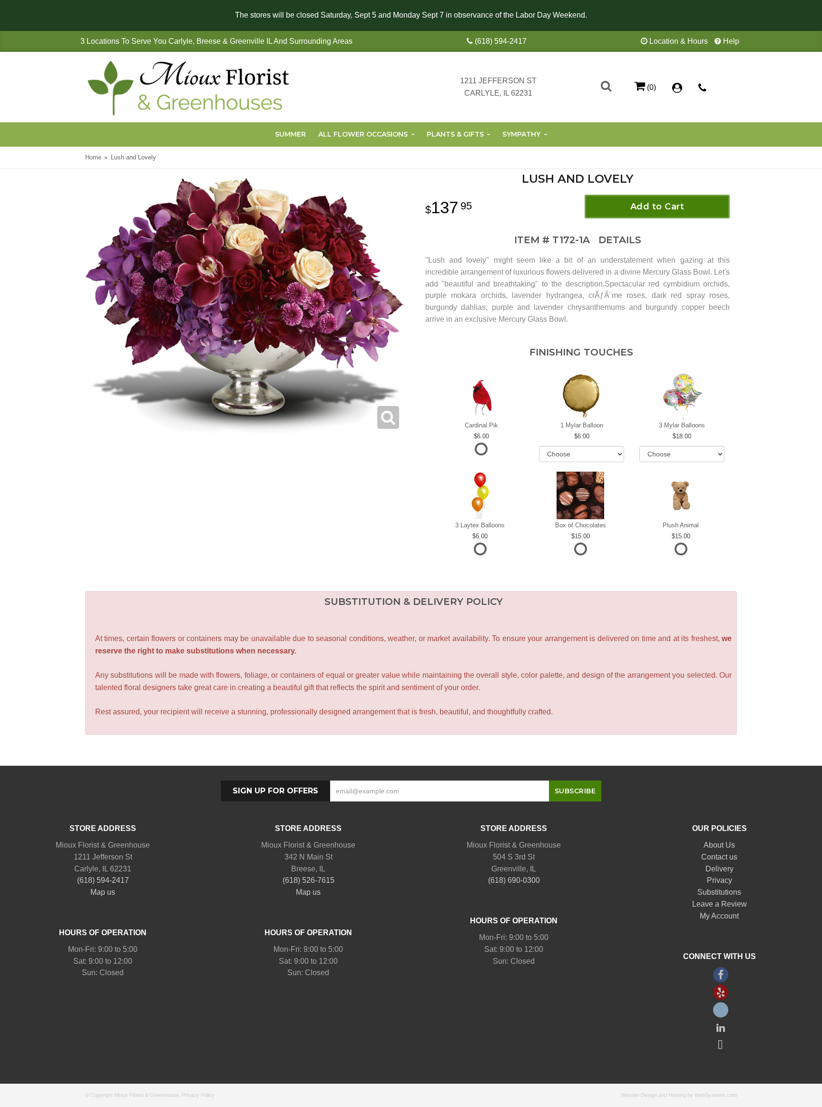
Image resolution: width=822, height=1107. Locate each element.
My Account (719, 916)
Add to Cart (657, 206)
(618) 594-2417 (501, 41)
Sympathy (521, 134)
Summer (290, 134)
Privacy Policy (198, 1095)
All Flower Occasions (363, 134)
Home (93, 157)
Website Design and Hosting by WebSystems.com (679, 1095)
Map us (102, 892)
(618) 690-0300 (514, 880)
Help (731, 41)
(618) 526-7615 (308, 880)
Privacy (719, 880)
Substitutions (719, 892)
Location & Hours (678, 41)
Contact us (719, 857)
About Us (719, 845)
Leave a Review (719, 904)
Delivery (719, 869)
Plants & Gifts (455, 134)
